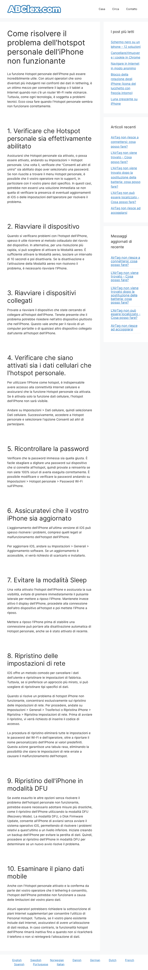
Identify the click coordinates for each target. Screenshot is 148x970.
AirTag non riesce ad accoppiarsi (124, 327)
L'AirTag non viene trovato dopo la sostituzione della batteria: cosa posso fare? (125, 177)
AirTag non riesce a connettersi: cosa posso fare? (125, 142)
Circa (115, 9)
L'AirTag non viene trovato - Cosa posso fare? (124, 157)
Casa (102, 9)
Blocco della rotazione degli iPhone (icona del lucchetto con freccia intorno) (123, 84)
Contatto (131, 9)
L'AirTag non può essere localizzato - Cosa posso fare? (125, 197)
